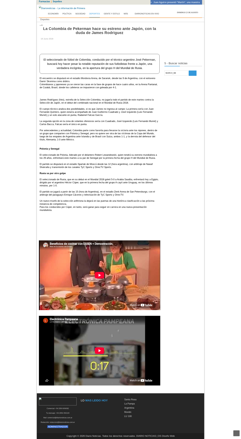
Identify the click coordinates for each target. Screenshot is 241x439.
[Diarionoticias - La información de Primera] (62, 8)
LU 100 (128, 416)
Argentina (129, 408)
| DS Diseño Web (166, 436)
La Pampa (129, 403)
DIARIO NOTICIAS (146, 436)
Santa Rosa (130, 399)
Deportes (44, 19)
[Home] (43, 13)
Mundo (127, 412)
